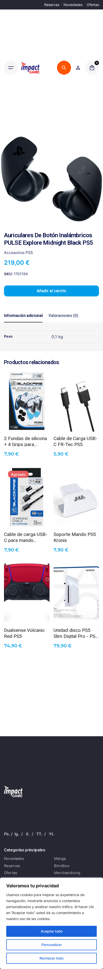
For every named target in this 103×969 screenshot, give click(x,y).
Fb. (7, 834)
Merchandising (67, 873)
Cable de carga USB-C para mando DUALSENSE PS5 (25, 536)
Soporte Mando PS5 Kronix (75, 536)
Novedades (73, 4)
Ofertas (93, 4)
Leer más (27, 519)
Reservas (51, 4)
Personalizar (52, 945)
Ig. (16, 834)
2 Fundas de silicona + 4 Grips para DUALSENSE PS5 (25, 441)
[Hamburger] (11, 68)
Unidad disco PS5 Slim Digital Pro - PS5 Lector (76, 632)
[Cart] (92, 68)
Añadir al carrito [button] (27, 424)
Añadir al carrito (51, 291)
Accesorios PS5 (18, 252)
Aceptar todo (51, 931)
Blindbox (62, 866)
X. (28, 834)
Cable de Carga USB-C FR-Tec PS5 (75, 441)
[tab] (23, 315)
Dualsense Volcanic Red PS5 (24, 632)
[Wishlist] (78, 68)
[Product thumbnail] (27, 401)
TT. (39, 834)
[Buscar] (64, 68)
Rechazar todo (52, 958)
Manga (60, 858)
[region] (51, 923)
